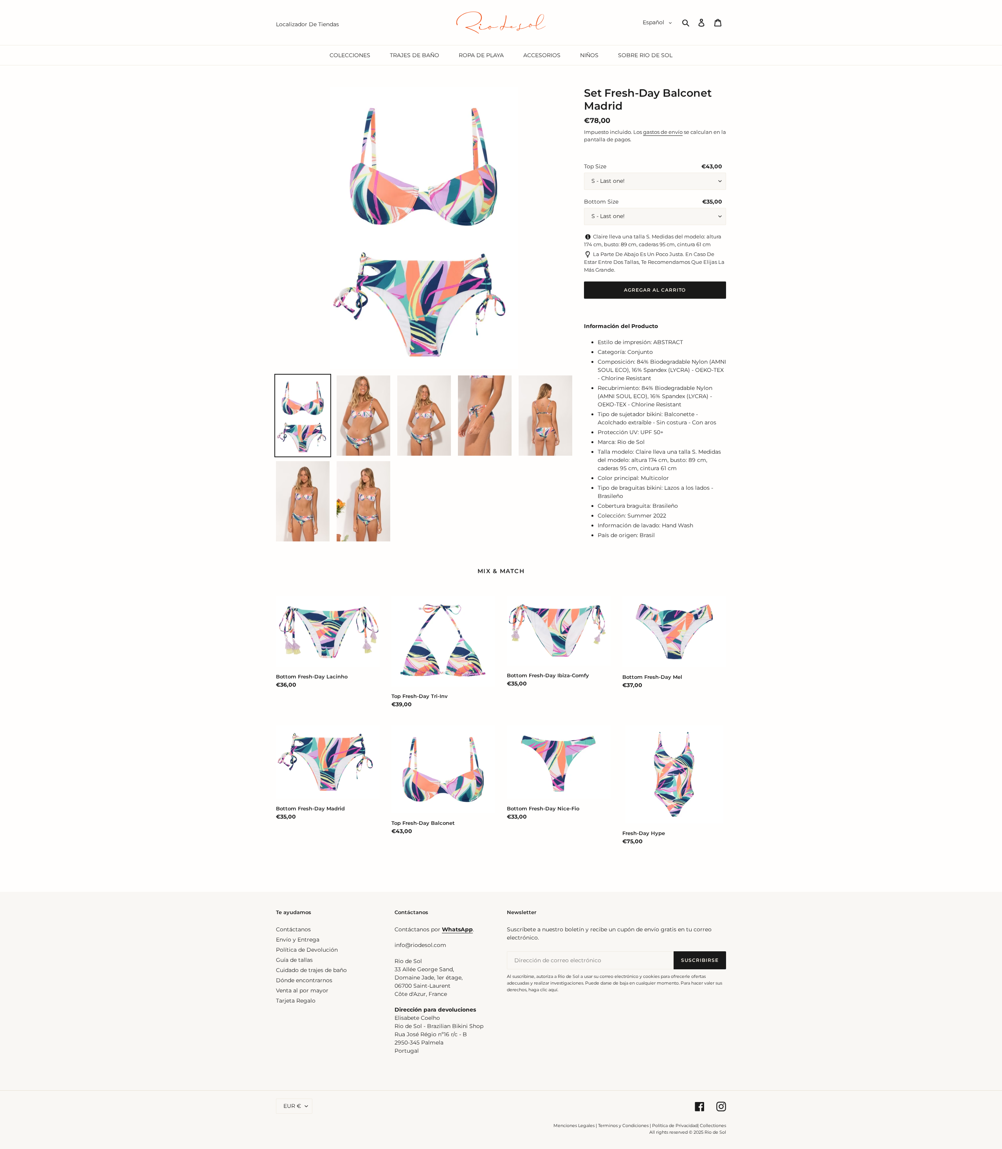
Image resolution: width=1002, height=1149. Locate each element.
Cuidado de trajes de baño (311, 970)
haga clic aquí (542, 989)
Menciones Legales (574, 1125)
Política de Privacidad (674, 1125)
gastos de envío (663, 132)
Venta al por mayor (302, 990)
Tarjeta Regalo (295, 1000)
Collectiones (713, 1125)
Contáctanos (293, 929)
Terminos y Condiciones (623, 1125)
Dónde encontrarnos (304, 980)
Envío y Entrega (297, 939)
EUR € (292, 1105)
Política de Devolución (307, 949)
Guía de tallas (294, 959)
